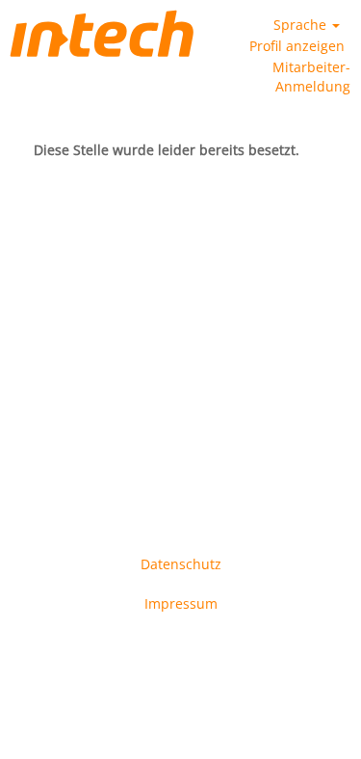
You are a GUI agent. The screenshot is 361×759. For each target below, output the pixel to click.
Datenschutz (181, 564)
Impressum (181, 603)
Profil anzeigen (297, 46)
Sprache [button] (301, 24)
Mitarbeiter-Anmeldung (311, 76)
